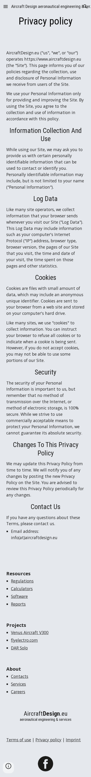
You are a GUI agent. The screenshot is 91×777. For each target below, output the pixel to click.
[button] (5, 6)
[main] (45, 21)
